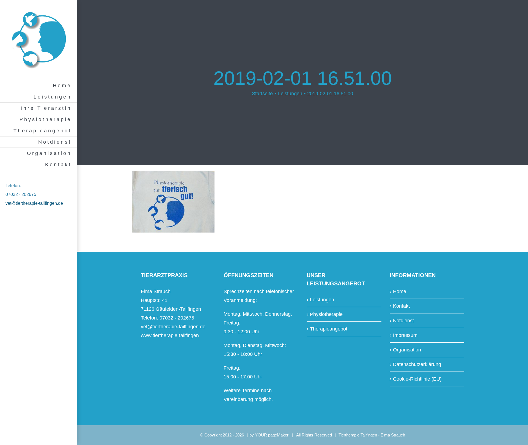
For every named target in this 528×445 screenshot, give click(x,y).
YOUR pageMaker (271, 435)
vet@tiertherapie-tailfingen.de (34, 203)
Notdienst (403, 320)
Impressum (405, 335)
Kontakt (401, 306)
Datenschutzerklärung (417, 364)
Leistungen (322, 299)
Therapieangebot (328, 329)
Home (399, 291)
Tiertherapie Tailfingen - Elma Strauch (372, 435)
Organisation (407, 350)
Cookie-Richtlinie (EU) (417, 379)
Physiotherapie (326, 314)
